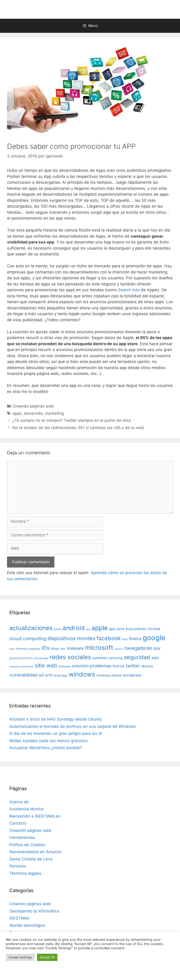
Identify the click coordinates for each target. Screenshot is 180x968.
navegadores (138, 648)
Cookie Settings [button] (20, 957)
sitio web (46, 665)
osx (157, 648)
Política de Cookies (27, 844)
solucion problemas (91, 665)
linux (55, 648)
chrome (153, 629)
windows (82, 674)
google (154, 638)
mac (63, 648)
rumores (99, 657)
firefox (135, 638)
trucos (118, 665)
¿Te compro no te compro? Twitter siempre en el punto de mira (71, 420)
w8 (41, 675)
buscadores (136, 629)
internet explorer (28, 648)
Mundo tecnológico (27, 925)
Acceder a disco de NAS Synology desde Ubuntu (55, 719)
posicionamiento (21, 658)
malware (75, 648)
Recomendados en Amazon (35, 851)
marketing (54, 413)
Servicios (17, 866)
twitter (133, 666)
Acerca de (19, 802)
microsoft (99, 647)
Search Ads (129, 290)
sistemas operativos (21, 666)
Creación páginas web (30, 830)
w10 (48, 675)
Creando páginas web (33, 406)
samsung (115, 658)
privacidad (41, 658)
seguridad (137, 657)
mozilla (118, 648)
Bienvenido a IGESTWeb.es (34, 816)
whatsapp (60, 675)
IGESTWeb (19, 918)
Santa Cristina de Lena (30, 859)
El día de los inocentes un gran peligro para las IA (55, 733)
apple (100, 628)
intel (12, 648)
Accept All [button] (47, 957)
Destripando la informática (34, 911)
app (88, 629)
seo (155, 657)
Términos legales (25, 873)
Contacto (17, 823)
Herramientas (22, 837)
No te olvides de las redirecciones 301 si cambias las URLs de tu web (78, 427)
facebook (109, 638)
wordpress (132, 675)
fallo (125, 639)
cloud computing (27, 638)
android (74, 628)
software (64, 666)
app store (117, 629)
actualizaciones (30, 628)
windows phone (108, 675)
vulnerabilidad (23, 674)
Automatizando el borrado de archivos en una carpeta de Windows (72, 726)
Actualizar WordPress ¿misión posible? (45, 747)
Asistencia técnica (26, 809)
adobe (57, 629)
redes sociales (70, 657)
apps (17, 413)
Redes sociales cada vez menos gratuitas (48, 740)
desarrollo (33, 413)
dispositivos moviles (71, 638)
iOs (46, 648)
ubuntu (147, 666)
